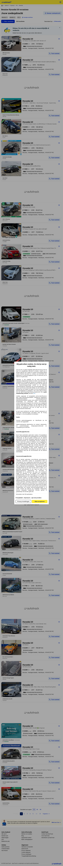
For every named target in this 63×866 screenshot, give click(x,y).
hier (34, 393)
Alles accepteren (40, 501)
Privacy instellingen (23, 501)
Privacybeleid (19, 497)
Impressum (27, 497)
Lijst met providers (36, 497)
